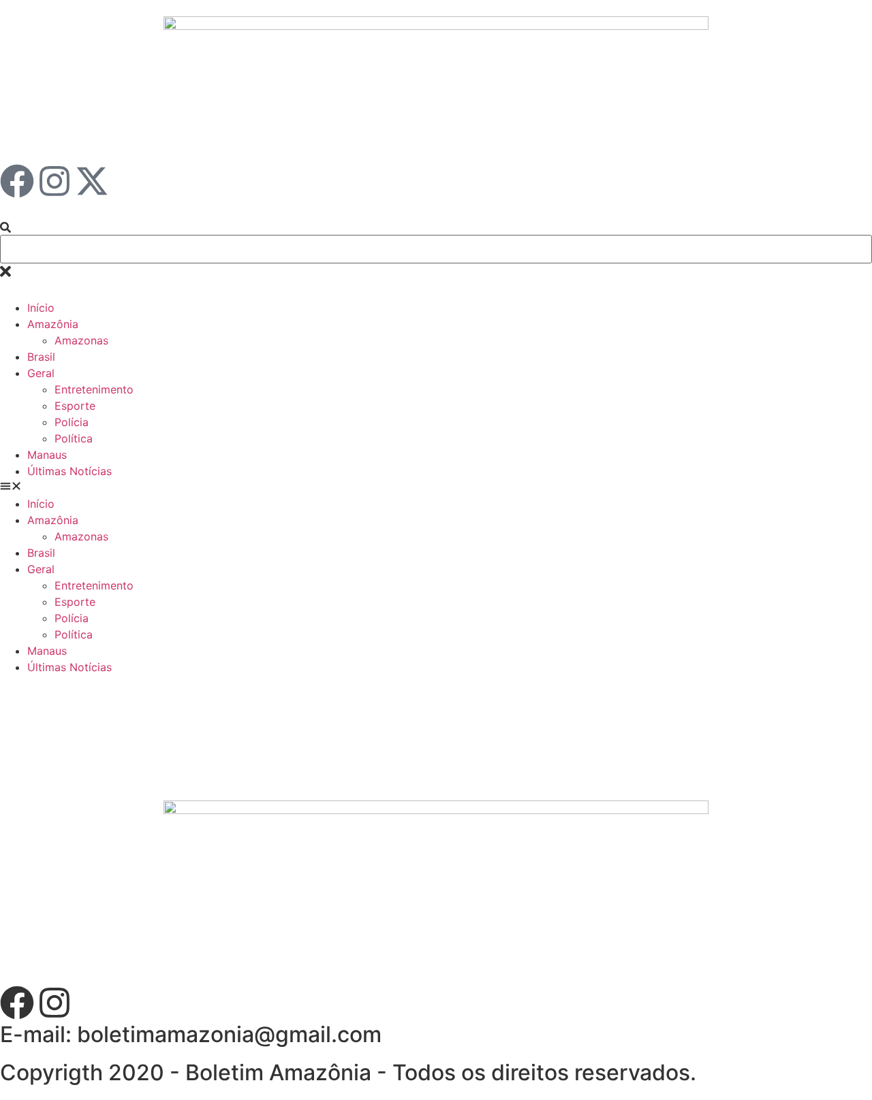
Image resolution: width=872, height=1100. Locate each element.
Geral (40, 373)
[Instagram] (54, 181)
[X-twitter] (92, 181)
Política (73, 438)
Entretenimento (94, 389)
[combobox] (436, 249)
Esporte (74, 406)
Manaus (47, 455)
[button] (436, 487)
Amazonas (81, 340)
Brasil (41, 356)
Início (40, 307)
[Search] (5, 228)
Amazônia (52, 324)
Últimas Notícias (69, 471)
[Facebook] (17, 181)
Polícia (71, 422)
